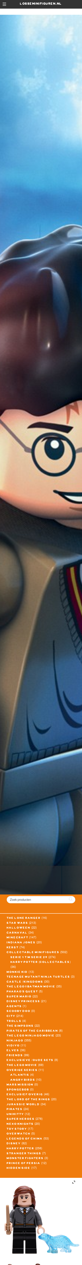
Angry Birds (22, 1080)
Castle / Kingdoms (25, 982)
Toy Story (17, 1129)
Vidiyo (13, 1046)
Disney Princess (23, 1002)
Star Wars (17, 923)
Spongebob (18, 1090)
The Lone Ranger (24, 918)
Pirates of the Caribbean (32, 1031)
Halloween (19, 928)
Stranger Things (24, 1154)
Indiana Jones (21, 943)
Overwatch (19, 1134)
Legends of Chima (25, 1139)
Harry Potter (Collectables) (40, 962)
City (11, 1016)
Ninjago (15, 1041)
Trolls (14, 1021)
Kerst (13, 948)
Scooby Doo (19, 1011)
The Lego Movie (22, 1065)
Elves (13, 1051)
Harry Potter (20, 1149)
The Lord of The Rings (28, 1100)
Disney (14, 1144)
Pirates (15, 1110)
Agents (14, 1007)
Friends (15, 1056)
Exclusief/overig (25, 1095)
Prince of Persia (23, 1164)
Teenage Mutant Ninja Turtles (38, 977)
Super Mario (19, 997)
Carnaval (17, 933)
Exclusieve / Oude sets (30, 1061)
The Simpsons (20, 1026)
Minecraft (17, 938)
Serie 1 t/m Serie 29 (29, 958)
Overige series (22, 1070)
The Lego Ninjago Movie (31, 1036)
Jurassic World (23, 1105)
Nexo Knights (20, 1124)
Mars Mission (20, 1085)
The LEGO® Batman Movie (31, 987)
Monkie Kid (17, 972)
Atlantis (19, 1075)
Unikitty (15, 1115)
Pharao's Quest (22, 992)
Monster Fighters (25, 1159)
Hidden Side (19, 1168)
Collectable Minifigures (33, 953)
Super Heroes (21, 1119)
